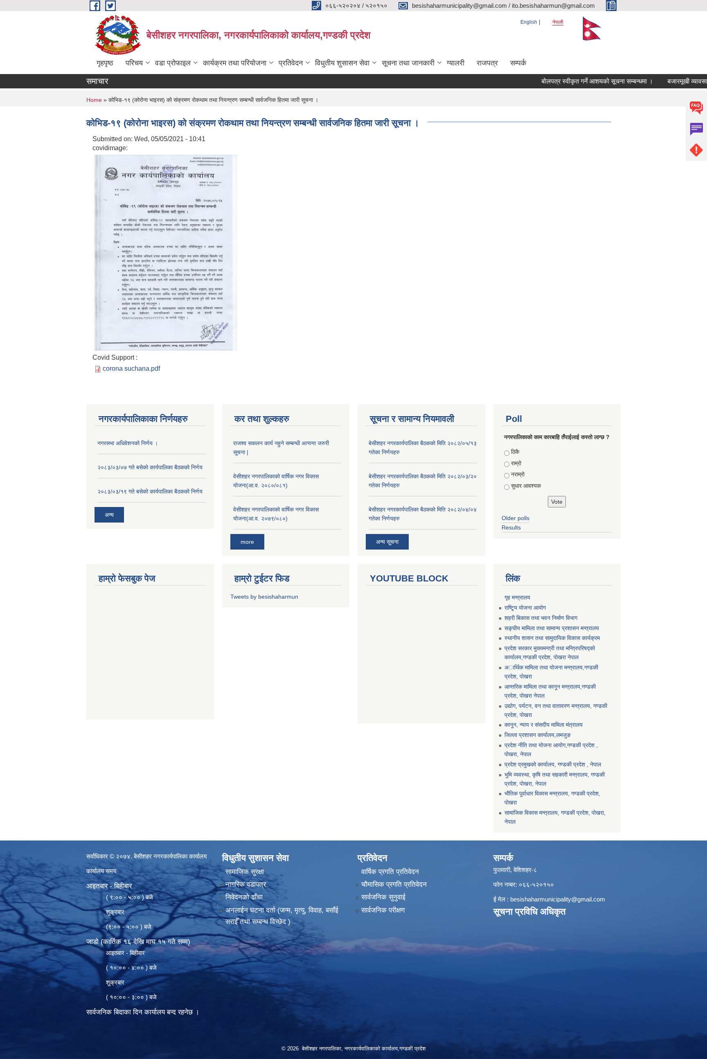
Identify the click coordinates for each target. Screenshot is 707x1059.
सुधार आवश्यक (526, 485)
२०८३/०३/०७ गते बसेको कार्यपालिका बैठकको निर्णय (150, 467)
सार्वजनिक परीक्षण (383, 910)
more (247, 542)
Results (511, 527)
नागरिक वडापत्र (245, 884)
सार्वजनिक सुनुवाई (383, 897)
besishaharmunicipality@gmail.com (557, 899)
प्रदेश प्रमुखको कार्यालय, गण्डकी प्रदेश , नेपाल (552, 764)
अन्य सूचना (387, 542)
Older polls (515, 518)
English (528, 22)
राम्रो (516, 463)
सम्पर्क (518, 63)
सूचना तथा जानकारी (408, 63)
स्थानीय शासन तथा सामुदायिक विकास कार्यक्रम (552, 638)
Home (94, 100)
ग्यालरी (455, 63)
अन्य (109, 514)
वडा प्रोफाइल (173, 63)
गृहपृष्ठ (105, 63)
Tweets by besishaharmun (264, 596)
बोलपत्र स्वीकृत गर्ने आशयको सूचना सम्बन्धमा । (575, 81)
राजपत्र (487, 63)
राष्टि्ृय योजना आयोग (525, 607)
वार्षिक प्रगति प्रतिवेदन (390, 872)
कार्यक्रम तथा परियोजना (234, 63)
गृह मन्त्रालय (517, 597)
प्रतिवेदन (291, 63)
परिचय (134, 63)
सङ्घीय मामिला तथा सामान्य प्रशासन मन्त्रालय (551, 628)
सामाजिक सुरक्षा (244, 872)
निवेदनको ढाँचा (244, 897)
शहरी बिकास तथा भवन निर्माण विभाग (540, 618)
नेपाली (557, 22)
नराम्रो (518, 474)
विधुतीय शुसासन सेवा (342, 63)
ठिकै (515, 451)
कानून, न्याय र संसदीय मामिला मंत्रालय (543, 724)
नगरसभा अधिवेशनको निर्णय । (127, 443)
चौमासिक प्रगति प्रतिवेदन (394, 884)
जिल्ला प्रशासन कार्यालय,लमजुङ (537, 735)
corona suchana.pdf (131, 368)
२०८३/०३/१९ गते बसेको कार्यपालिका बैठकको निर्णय (150, 491)
